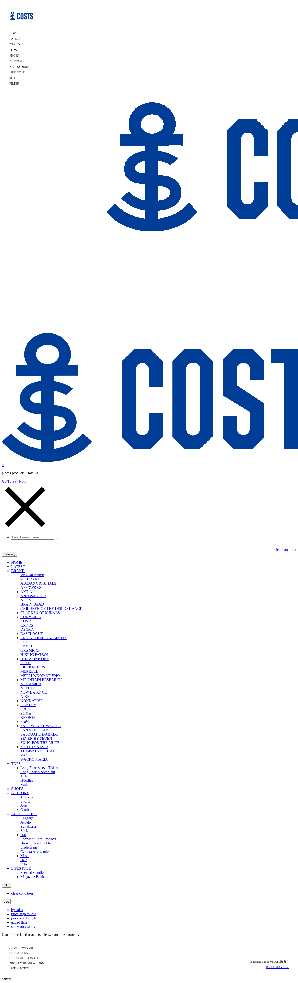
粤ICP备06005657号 (277, 967)
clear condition (285, 550)
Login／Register (19, 967)
